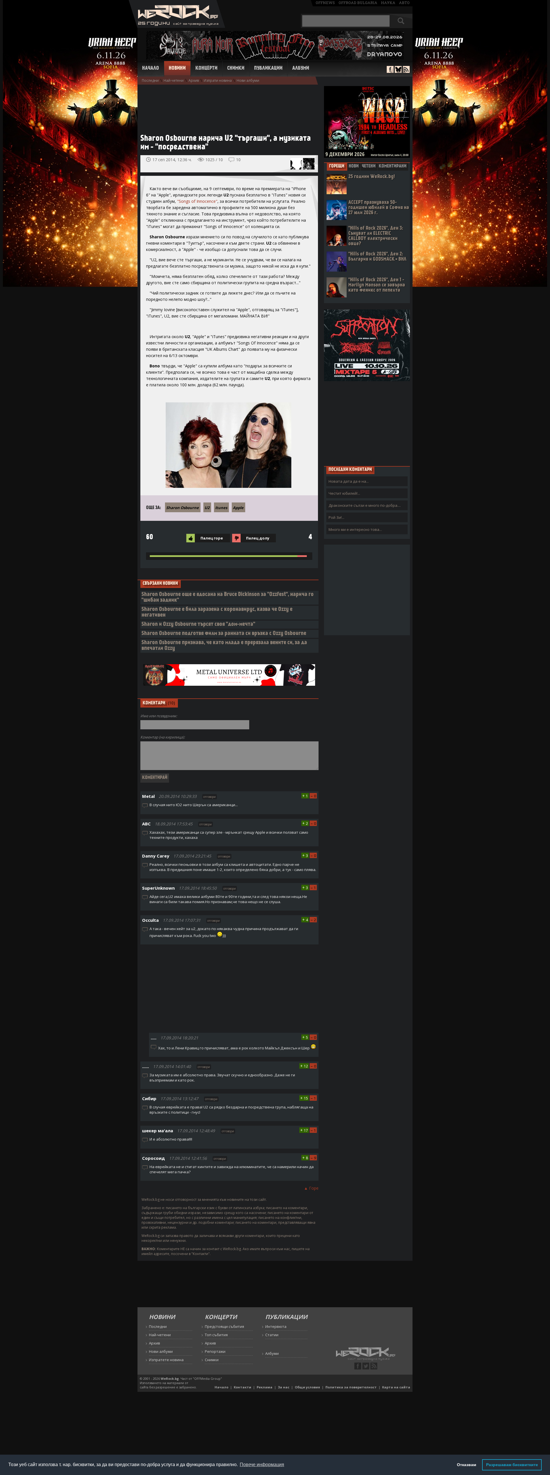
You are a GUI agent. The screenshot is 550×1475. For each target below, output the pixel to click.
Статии (271, 1334)
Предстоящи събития (224, 1326)
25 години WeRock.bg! (371, 176)
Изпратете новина (166, 1359)
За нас (283, 1387)
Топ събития (216, 1334)
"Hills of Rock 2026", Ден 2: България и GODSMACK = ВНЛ (377, 257)
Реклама (264, 1387)
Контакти (242, 1387)
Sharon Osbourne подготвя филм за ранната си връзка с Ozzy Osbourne (224, 633)
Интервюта (275, 1326)
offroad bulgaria (358, 2)
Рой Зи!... (336, 517)
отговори (209, 797)
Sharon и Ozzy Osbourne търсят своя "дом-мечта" (198, 624)
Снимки (235, 68)
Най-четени (174, 80)
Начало (150, 68)
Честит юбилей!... (344, 493)
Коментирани (392, 166)
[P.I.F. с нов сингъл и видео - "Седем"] (296, 163)
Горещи (336, 166)
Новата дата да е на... (349, 481)
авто (404, 2)
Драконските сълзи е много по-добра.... (365, 505)
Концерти (206, 68)
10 (238, 159)
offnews (325, 2)
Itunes (221, 507)
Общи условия (307, 1387)
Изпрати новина (218, 80)
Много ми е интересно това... (355, 529)
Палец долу (257, 538)
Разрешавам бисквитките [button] (512, 1464)
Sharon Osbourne (182, 507)
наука (388, 2)
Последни (150, 80)
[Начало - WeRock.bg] (176, 26)
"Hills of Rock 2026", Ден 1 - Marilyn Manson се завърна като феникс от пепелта (376, 285)
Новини (177, 68)
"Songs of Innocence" (197, 201)
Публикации (268, 68)
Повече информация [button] (262, 1464)
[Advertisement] (226, 106)
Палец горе (212, 538)
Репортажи (215, 1351)
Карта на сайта (396, 1387)
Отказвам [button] (466, 1464)
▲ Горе (311, 1188)
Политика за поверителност (351, 1387)
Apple (238, 507)
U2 (207, 507)
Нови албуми (248, 80)
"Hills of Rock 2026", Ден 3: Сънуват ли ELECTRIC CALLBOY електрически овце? (375, 236)
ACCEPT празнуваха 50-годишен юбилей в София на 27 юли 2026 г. (378, 207)
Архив (193, 80)
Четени (369, 166)
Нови (354, 166)
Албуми (300, 68)
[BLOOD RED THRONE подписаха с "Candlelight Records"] (309, 163)
